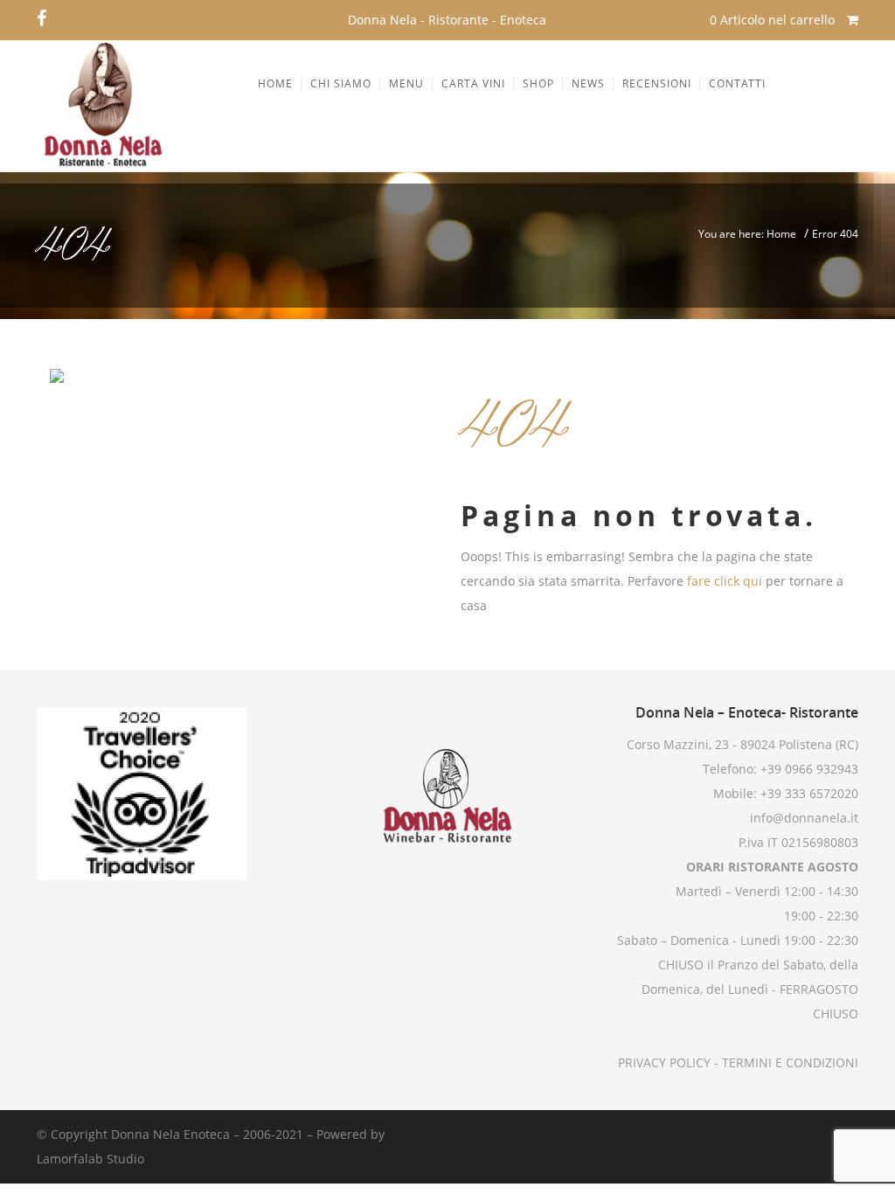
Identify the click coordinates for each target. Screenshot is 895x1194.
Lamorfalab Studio (90, 1158)
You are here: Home (747, 233)
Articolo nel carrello (774, 19)
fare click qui (724, 581)
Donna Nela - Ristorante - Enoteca (447, 19)
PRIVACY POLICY (664, 1062)
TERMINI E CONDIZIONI (788, 1062)
